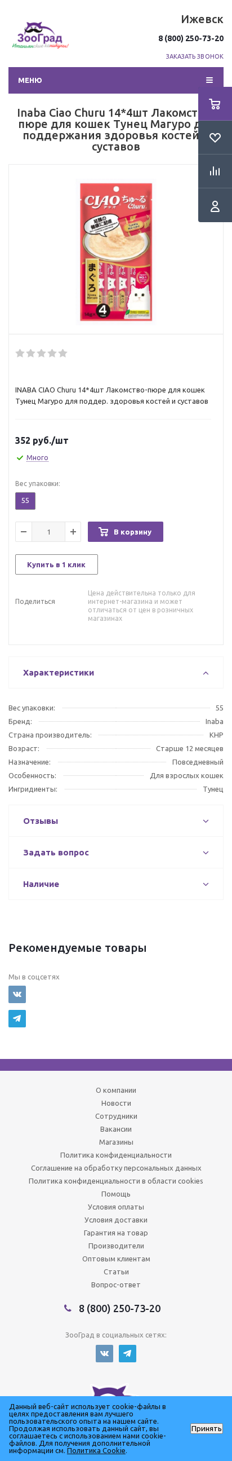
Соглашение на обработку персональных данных (116, 1168)
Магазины (116, 1142)
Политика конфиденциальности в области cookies (116, 1181)
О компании (116, 1090)
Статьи (116, 1271)
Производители (116, 1246)
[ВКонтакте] (17, 994)
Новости (116, 1103)
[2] (31, 353)
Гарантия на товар (116, 1233)
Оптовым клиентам (116, 1259)
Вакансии (116, 1129)
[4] (52, 353)
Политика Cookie (96, 1450)
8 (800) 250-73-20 (191, 38)
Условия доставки (116, 1220)
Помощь (116, 1194)
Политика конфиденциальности (116, 1155)
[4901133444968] (116, 252)
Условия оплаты (116, 1207)
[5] (63, 353)
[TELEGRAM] (17, 1018)
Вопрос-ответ (116, 1284)
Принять (206, 1428)
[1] (20, 353)
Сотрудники (116, 1116)
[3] (42, 353)
